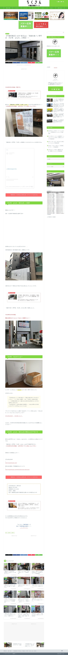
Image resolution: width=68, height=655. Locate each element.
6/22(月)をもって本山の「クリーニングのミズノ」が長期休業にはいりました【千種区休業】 (56, 132)
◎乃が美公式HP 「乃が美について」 (14, 416)
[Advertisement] (23, 77)
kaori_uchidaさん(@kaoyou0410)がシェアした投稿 (15, 186)
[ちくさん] (34, 6)
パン (7, 532)
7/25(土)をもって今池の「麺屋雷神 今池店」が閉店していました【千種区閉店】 (55, 150)
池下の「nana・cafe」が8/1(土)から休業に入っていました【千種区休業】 (56, 142)
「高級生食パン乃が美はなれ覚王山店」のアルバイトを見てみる (24, 194)
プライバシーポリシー (8, 653)
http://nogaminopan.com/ (11, 462)
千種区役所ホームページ (51, 186)
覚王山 (10, 532)
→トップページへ (24, 527)
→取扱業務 (49, 214)
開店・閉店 (7, 33)
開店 (13, 532)
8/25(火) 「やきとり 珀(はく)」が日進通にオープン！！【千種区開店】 (56, 146)
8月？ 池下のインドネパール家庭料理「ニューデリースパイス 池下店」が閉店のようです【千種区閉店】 (56, 137)
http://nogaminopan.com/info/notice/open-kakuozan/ (17, 469)
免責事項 (14, 653)
